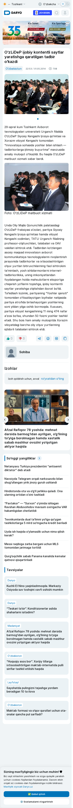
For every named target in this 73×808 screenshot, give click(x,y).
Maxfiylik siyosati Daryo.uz (18, 786)
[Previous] (5, 421)
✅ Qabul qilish (35, 794)
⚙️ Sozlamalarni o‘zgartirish (35, 801)
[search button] (55, 13)
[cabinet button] (64, 13)
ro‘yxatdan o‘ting (51, 380)
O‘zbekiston (14, 68)
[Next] (66, 421)
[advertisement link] (41, 12)
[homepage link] (13, 13)
